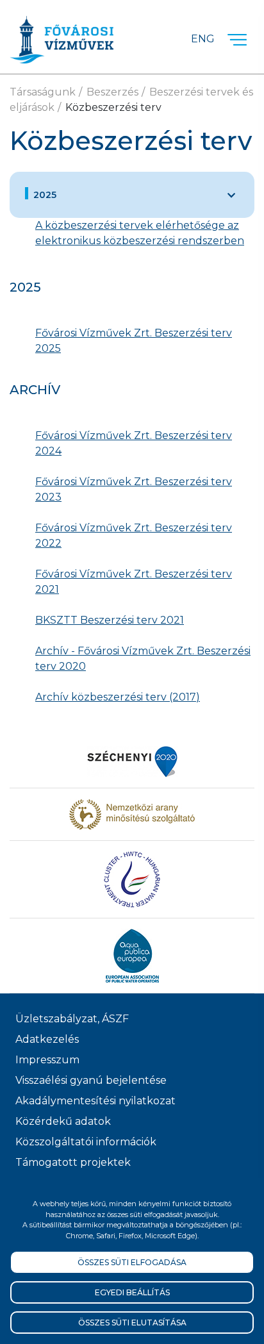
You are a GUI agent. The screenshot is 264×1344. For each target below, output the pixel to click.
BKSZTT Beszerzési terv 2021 (109, 620)
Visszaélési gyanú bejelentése (91, 1080)
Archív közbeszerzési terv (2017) (117, 697)
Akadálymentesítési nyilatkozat (95, 1101)
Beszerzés (112, 92)
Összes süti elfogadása (132, 1262)
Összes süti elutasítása (132, 1322)
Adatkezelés (47, 1039)
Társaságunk (43, 92)
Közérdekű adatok (63, 1121)
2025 (44, 195)
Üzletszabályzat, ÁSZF (72, 1019)
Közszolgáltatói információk (85, 1142)
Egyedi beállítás (132, 1292)
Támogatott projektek (73, 1162)
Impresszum (47, 1060)
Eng (203, 39)
